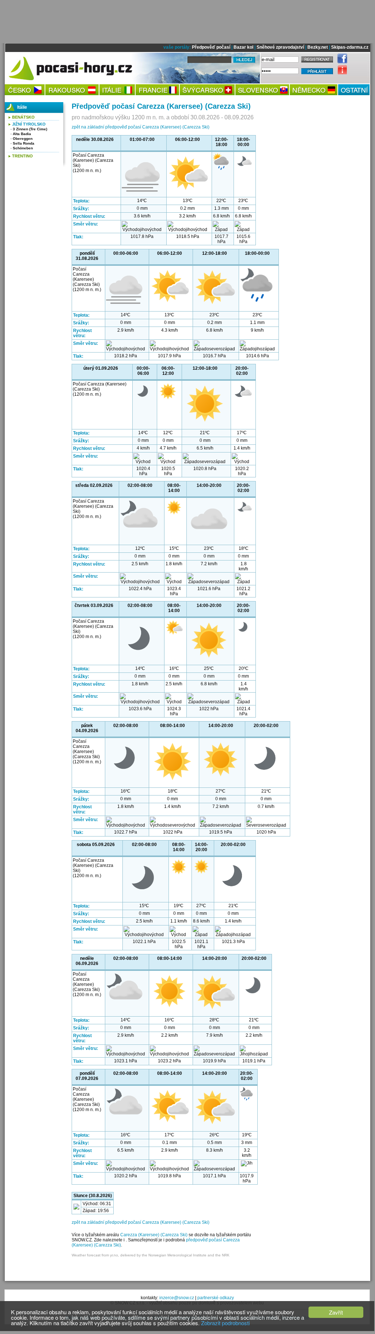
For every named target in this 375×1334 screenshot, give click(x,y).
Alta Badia (22, 134)
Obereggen (23, 139)
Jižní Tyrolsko (29, 124)
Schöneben (23, 148)
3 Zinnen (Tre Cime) (30, 129)
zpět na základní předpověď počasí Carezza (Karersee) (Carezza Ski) (140, 127)
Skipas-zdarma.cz (349, 47)
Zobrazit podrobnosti (225, 1323)
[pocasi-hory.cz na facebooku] (340, 61)
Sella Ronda (23, 143)
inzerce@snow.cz (176, 1297)
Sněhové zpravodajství (280, 47)
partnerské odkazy (215, 1297)
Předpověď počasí (211, 47)
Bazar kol (243, 47)
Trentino (22, 156)
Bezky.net (317, 47)
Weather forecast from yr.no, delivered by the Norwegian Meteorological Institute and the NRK (151, 1255)
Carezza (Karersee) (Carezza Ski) (154, 1234)
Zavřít (336, 1312)
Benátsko (23, 117)
